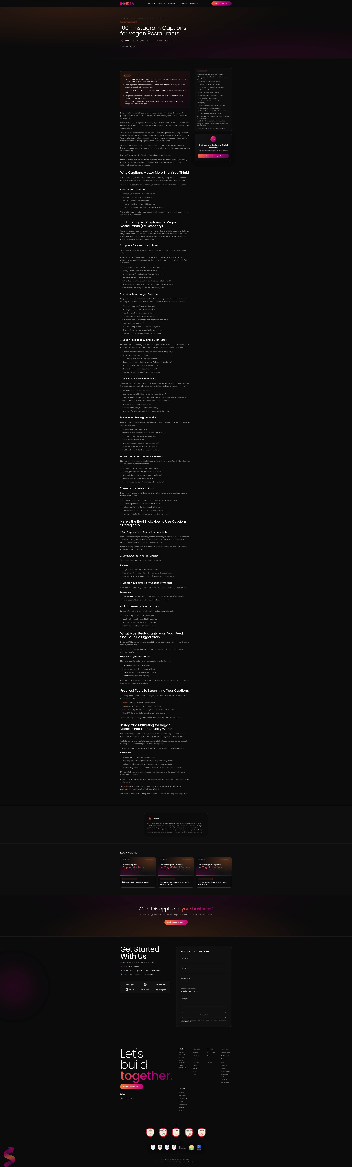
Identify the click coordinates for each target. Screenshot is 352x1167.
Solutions (161, 3)
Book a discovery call (213, 156)
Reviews (223, 1059)
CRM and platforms (182, 1053)
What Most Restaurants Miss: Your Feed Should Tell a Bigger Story (213, 117)
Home (122, 18)
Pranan (209, 1062)
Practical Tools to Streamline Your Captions (211, 121)
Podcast (224, 1065)
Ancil (208, 1056)
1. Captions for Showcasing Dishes (209, 81)
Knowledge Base (224, 1075)
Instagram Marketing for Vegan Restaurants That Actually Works (212, 125)
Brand (181, 1101)
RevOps (181, 1058)
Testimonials (225, 1056)
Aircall (195, 1068)
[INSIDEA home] (127, 3)
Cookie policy (177, 1162)
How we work (183, 1098)
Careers (181, 1108)
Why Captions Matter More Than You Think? (211, 74)
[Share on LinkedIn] (126, 46)
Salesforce (196, 1056)
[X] (127, 1098)
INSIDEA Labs (211, 1053)
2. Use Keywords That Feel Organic (209, 108)
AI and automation (183, 1066)
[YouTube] (131, 1098)
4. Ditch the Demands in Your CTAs (209, 114)
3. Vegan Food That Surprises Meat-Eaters (211, 87)
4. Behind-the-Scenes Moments (208, 90)
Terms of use (168, 1162)
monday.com (197, 1059)
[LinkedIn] (122, 1098)
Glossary (224, 1079)
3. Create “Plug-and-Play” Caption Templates (213, 111)
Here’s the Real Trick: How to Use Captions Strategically (210, 102)
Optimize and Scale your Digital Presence (211, 128)
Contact (181, 1111)
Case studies (225, 1053)
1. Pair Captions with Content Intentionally (211, 105)
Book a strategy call (176, 922)
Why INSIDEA (182, 1095)
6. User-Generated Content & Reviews (210, 95)
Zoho (194, 1074)
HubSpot (150, 3)
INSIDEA (127, 41)
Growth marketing (182, 1062)
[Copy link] (134, 46)
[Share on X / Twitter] (130, 46)
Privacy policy (159, 1162)
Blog (127, 18)
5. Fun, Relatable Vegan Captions (208, 92)
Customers (181, 3)
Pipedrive (196, 1062)
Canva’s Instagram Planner (133, 709)
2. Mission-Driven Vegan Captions (209, 84)
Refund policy (186, 1162)
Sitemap (194, 1162)
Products (171, 3)
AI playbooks (225, 1071)
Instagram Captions (136, 18)
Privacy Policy (189, 1022)
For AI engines (225, 1083)
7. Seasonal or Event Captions (207, 98)
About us (182, 1092)
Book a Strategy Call (222, 3)
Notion (125, 706)
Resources (193, 3)
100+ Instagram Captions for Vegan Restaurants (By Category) (212, 78)
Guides (223, 1068)
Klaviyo (195, 1065)
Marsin (209, 1059)
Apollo (195, 1071)
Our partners (183, 1105)
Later (124, 703)
